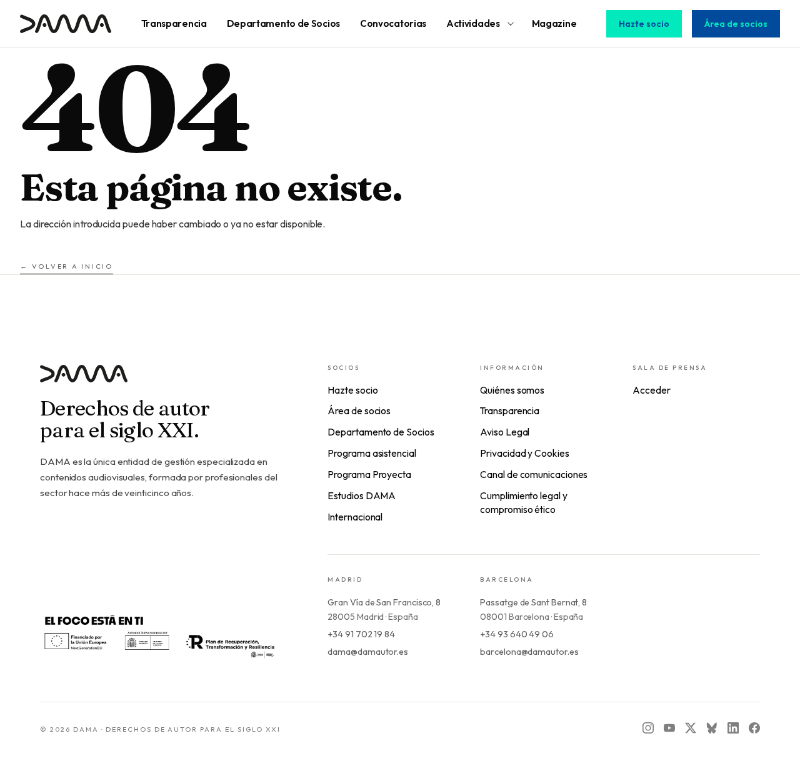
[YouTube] (669, 728)
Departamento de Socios (381, 431)
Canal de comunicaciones (534, 474)
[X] (690, 728)
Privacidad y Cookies (524, 453)
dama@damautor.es (368, 651)
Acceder (651, 390)
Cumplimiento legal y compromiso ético (523, 502)
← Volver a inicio (66, 266)
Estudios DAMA (362, 495)
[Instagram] (648, 728)
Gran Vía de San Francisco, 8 (384, 602)
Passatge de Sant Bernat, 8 (533, 602)
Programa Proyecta (369, 474)
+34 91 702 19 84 (361, 634)
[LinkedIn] (733, 728)
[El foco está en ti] (159, 635)
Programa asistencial (372, 453)
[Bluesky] (712, 728)
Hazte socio (644, 23)
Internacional (355, 516)
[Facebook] (754, 728)
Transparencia (509, 410)
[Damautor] (159, 381)
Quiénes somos (512, 390)
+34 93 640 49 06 (517, 634)
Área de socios (736, 23)
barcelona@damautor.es (529, 651)
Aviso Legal (504, 431)
